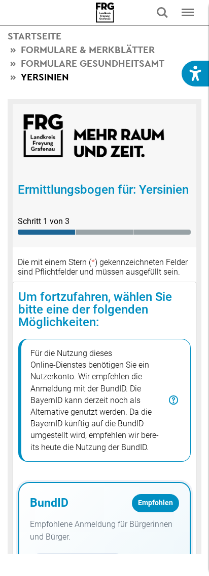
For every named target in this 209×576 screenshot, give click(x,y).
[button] (195, 73)
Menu (188, 13)
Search (162, 13)
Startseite (34, 36)
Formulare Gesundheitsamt (92, 63)
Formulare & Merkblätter (88, 49)
